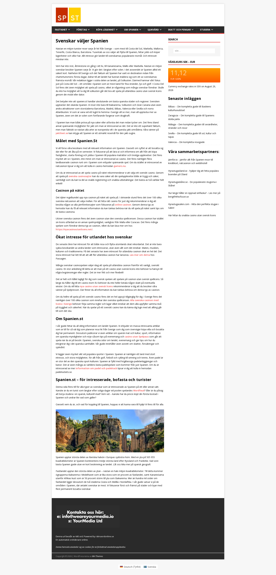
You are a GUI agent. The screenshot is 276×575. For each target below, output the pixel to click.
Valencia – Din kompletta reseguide (186, 142)
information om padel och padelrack (96, 368)
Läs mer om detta (140, 254)
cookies (88, 546)
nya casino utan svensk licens (96, 286)
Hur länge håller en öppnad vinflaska (187, 192)
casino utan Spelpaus (137, 336)
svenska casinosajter (80, 176)
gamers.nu (120, 166)
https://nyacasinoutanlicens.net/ (74, 229)
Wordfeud (138, 390)
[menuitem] (130, 567)
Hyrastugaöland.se (177, 170)
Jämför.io (173, 159)
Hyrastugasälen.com (178, 204)
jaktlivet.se (62, 133)
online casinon (123, 204)
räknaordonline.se (105, 536)
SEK (199, 86)
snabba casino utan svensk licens (199, 215)
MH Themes (97, 556)
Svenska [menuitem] (152, 566)
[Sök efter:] (194, 51)
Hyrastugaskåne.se (178, 181)
